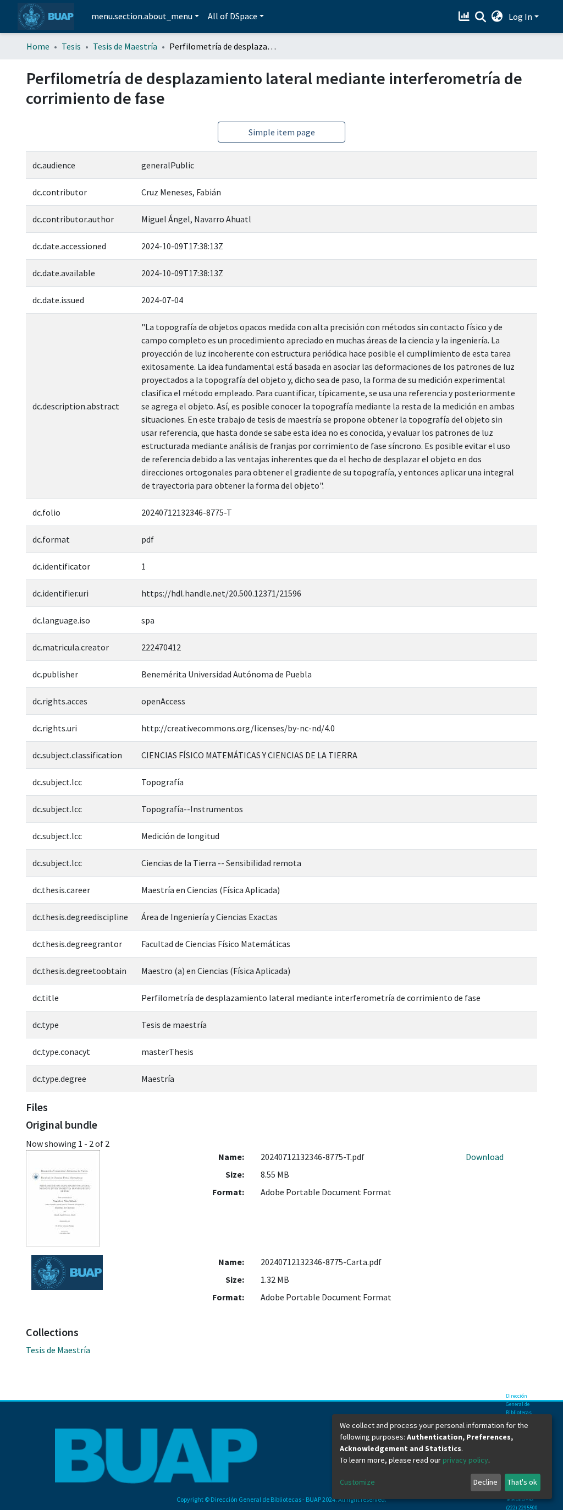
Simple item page (282, 132)
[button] (497, 16)
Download (485, 1156)
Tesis (71, 46)
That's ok (522, 1482)
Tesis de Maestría (125, 46)
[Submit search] (480, 17)
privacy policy (465, 1460)
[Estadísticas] (465, 16)
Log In (520, 16)
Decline (485, 1482)
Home (37, 46)
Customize (357, 1482)
